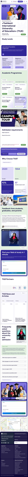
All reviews (23, 247)
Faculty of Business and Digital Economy (8, 81)
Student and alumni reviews (19, 469)
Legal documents (17, 463)
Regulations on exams (18, 451)
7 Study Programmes (6, 67)
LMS (15, 448)
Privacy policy (25, 475)
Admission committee (4, 452)
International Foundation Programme (20, 433)
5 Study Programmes (19, 67)
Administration (17, 465)
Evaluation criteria (17, 452)
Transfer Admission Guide (5, 448)
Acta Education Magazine (5, 465)
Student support (17, 455)
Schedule (16, 442)
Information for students (10, 300)
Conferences (3, 463)
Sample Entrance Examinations (5, 450)
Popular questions (17, 470)
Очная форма (4, 79)
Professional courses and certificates (20, 457)
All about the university (6, 162)
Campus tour (17, 468)
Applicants (3, 445)
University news (17, 464)
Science (2, 460)
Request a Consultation (19, 106)
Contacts (16, 473)
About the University (19, 460)
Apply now (20, 1)
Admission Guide (3, 447)
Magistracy (4, 97)
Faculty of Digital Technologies (20, 81)
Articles (3, 300)
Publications (3, 464)
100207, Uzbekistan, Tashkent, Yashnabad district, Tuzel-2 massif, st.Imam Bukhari (7, 436)
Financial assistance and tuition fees (20, 453)
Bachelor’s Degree (4, 84)
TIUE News (17, 300)
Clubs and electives (17, 456)
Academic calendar (17, 447)
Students (16, 445)
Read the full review (4, 222)
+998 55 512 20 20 (4, 438)
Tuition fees (3, 451)
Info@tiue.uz (3, 440)
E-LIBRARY (16, 450)
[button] (25, 227)
